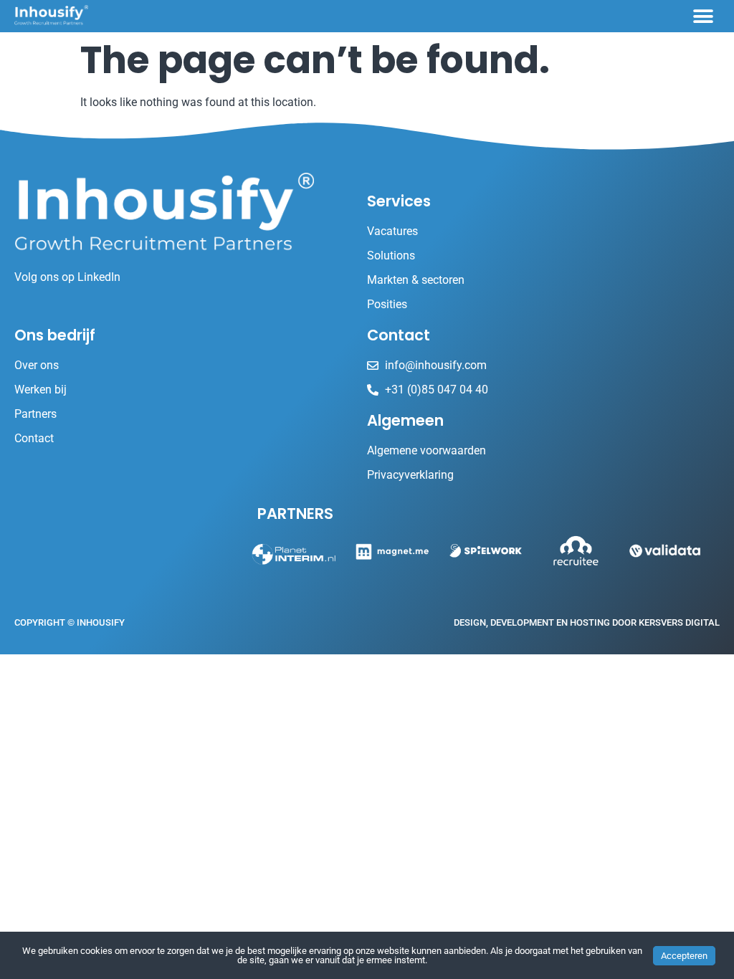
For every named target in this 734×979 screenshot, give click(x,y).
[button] (703, 16)
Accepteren (684, 955)
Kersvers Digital (679, 622)
